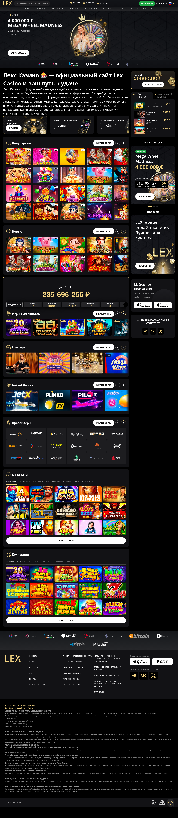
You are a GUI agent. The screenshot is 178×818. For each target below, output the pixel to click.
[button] (126, 124)
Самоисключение (37, 685)
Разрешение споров (72, 685)
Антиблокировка (71, 679)
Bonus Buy (75, 9)
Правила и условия (72, 673)
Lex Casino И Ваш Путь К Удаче (19, 708)
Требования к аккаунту (73, 662)
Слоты (26, 9)
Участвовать (18, 52)
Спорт (122, 9)
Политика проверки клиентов (108, 675)
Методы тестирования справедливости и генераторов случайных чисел (108, 658)
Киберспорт (149, 9)
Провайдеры (108, 9)
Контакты (33, 667)
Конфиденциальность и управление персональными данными (107, 683)
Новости (33, 656)
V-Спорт (134, 9)
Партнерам (99, 692)
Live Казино (40, 9)
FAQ (30, 673)
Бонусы (32, 679)
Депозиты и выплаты (73, 667)
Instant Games (58, 9)
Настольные (91, 9)
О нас (31, 662)
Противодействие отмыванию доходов (108, 668)
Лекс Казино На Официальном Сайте (22, 705)
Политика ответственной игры (77, 656)
